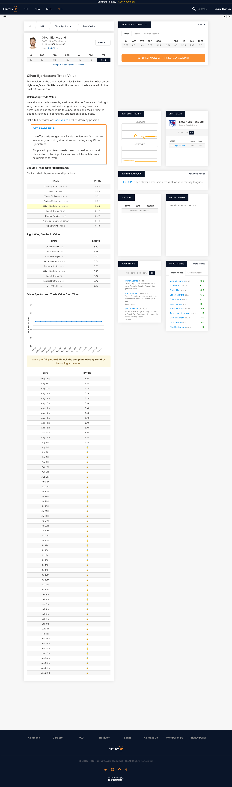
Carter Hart (175, 290)
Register (104, 737)
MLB (48, 9)
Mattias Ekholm (177, 318)
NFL (26, 9)
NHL (60, 9)
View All (201, 24)
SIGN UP (127, 182)
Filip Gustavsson (178, 327)
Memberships (174, 737)
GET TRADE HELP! (44, 128)
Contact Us (151, 737)
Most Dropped (194, 273)
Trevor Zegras (131, 280)
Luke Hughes (176, 304)
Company (34, 737)
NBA (37, 9)
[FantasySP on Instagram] (112, 770)
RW (191, 132)
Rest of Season (151, 34)
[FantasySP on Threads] (126, 770)
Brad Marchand (132, 293)
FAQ (81, 737)
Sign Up (226, 9)
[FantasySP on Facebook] (119, 770)
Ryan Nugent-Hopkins (180, 313)
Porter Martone (177, 308)
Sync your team (126, 1)
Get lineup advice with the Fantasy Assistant (163, 58)
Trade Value (89, 26)
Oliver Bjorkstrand (64, 26)
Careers (58, 737)
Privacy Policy (198, 737)
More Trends (199, 264)
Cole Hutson (175, 299)
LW (186, 132)
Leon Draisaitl (176, 322)
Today (137, 34)
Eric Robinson (131, 309)
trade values (61, 120)
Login (218, 9)
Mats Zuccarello (177, 281)
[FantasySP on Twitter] (105, 770)
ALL (127, 273)
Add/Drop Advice (197, 174)
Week (126, 34)
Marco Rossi (175, 285)
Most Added (177, 273)
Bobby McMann (177, 294)
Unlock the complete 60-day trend (80, 359)
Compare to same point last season (68, 65)
